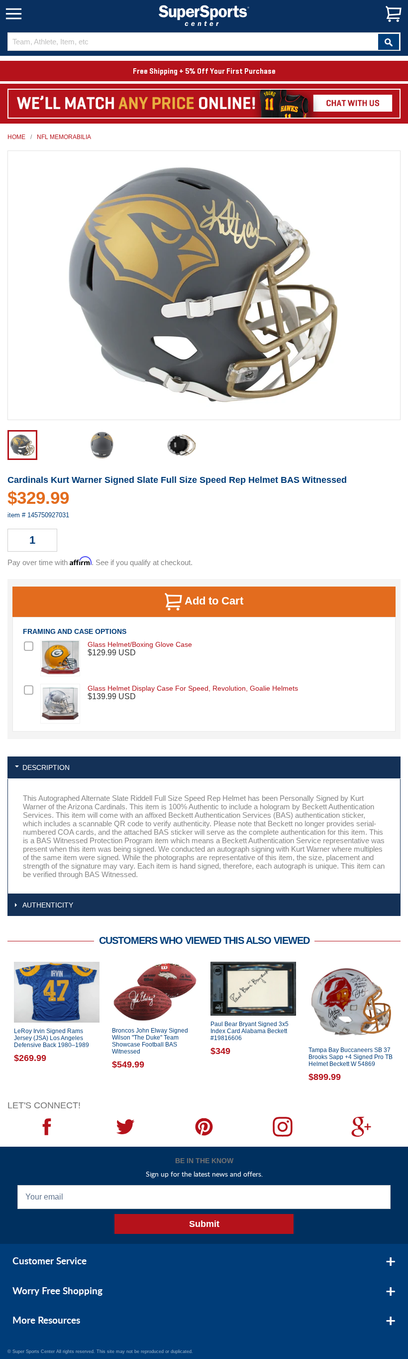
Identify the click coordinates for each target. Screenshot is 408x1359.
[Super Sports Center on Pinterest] (204, 1127)
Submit (204, 1224)
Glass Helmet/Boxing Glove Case (140, 644)
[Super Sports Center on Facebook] (46, 1127)
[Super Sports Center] (204, 14)
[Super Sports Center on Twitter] (125, 1127)
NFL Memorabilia (64, 137)
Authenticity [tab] (47, 905)
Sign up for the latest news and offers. (204, 1174)
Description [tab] (46, 767)
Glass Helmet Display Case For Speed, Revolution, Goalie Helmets (193, 688)
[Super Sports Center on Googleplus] (361, 1127)
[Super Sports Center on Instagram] (282, 1127)
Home (16, 137)
